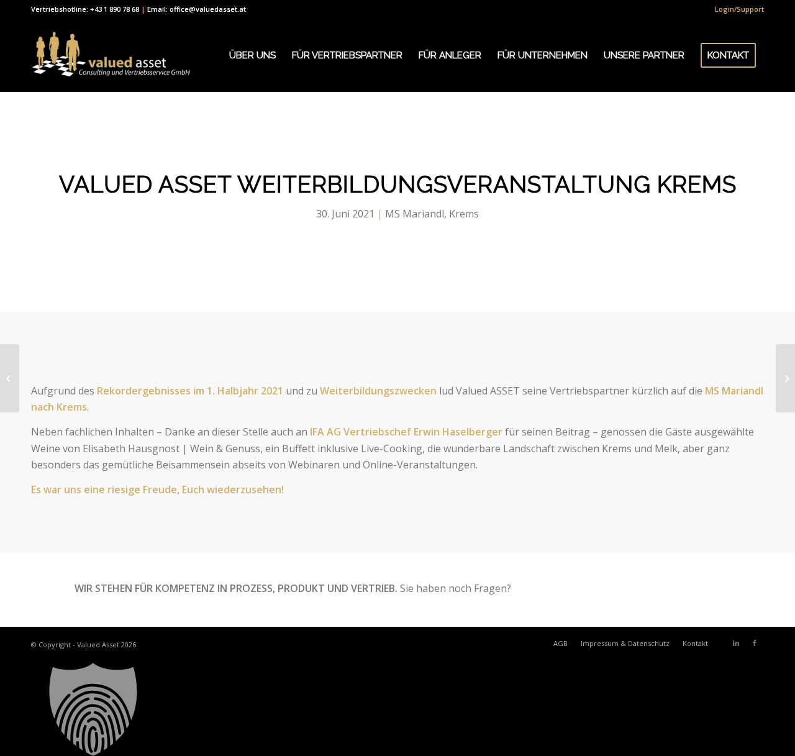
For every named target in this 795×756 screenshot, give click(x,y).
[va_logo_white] (111, 55)
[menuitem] (736, 9)
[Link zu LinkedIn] (736, 643)
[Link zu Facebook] (754, 643)
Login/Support (739, 9)
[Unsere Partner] (9, 378)
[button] (397, 709)
